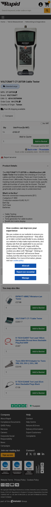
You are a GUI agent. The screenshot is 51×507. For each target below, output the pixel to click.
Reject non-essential (26, 272)
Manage (25, 278)
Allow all (25, 266)
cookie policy (18, 261)
